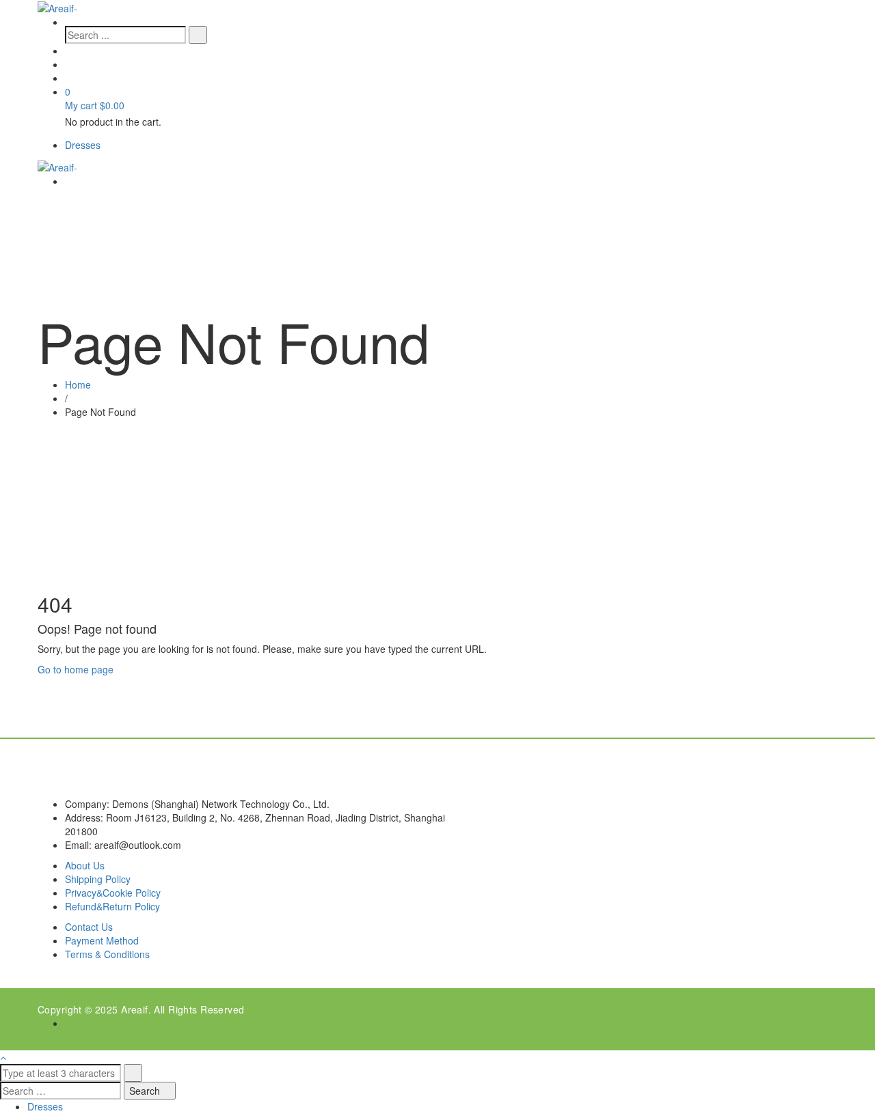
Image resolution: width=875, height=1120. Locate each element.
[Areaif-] (57, 7)
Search (146, 1090)
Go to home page (75, 669)
